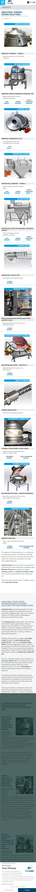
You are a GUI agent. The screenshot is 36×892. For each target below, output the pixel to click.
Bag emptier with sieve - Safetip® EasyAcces (17, 493)
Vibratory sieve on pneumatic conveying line (17, 94)
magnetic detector (10, 688)
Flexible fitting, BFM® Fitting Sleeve (14, 448)
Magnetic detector (8, 538)
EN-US (31, 2)
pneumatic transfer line (9, 661)
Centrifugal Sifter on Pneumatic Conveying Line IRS (17, 229)
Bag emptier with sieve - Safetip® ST (14, 365)
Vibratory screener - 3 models (12, 53)
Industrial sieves (6, 851)
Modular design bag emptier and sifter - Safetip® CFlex (16, 319)
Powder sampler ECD (9, 410)
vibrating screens (7, 572)
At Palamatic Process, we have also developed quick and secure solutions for (16, 706)
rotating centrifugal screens (25, 572)
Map (28, 3)
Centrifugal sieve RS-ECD (10, 275)
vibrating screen (9, 622)
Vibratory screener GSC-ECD (11, 138)
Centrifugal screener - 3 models (13, 183)
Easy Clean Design (12, 582)
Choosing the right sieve (7, 790)
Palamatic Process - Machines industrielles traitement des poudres (10, 2)
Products (7, 7)
